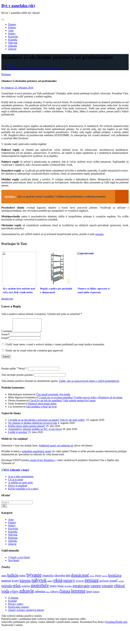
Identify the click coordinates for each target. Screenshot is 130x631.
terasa (61, 585)
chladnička (48, 575)
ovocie (80, 580)
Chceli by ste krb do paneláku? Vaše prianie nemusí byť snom (62, 400)
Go (4, 506)
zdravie (26, 590)
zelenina (40, 591)
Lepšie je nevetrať (17, 432)
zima (48, 592)
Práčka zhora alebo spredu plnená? (26, 426)
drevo (92, 576)
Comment (6, 331)
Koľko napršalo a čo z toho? (23, 488)
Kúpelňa (12, 39)
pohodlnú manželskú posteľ (37, 451)
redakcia (7, 87)
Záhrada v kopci (19, 469)
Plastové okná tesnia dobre (42, 403)
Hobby (12, 33)
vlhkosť (119, 586)
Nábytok (12, 42)
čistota (64, 591)
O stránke (13, 597)
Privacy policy (16, 603)
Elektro (12, 27)
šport (89, 591)
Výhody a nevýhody (19, 557)
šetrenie (78, 590)
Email (5, 337)
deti (68, 575)
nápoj (50, 581)
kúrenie (25, 580)
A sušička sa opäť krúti (20, 482)
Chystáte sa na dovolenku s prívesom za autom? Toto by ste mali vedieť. (46, 419)
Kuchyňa (13, 36)
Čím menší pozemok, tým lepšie (53, 394)
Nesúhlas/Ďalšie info (116, 621)
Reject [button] (101, 621)
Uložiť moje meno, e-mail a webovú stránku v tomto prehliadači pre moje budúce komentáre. (55, 344)
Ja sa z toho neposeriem (20, 476)
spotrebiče (40, 585)
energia (104, 576)
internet (6, 580)
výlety (14, 591)
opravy (69, 580)
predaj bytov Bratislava (42, 460)
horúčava (114, 575)
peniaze (92, 580)
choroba (59, 575)
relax (17, 585)
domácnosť (7, 298)
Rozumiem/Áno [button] (88, 621)
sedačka (25, 586)
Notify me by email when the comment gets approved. (34, 350)
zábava (54, 591)
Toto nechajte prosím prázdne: (17, 374)
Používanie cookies (18, 607)
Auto (11, 30)
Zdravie (12, 48)
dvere (98, 575)
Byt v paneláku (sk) (18, 5)
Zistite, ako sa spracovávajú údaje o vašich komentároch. (89, 380)
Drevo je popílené (17, 485)
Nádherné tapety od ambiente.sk (56, 445)
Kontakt (12, 600)
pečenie (104, 580)
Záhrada (12, 45)
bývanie (34, 574)
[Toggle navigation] (2, 19)
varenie (95, 585)
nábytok (39, 580)
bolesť (22, 575)
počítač (121, 581)
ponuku (99, 234)
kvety (15, 580)
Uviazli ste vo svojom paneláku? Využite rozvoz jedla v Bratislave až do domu (80, 397)
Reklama (6, 74)
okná (57, 580)
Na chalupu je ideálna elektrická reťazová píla (32, 422)
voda (5, 591)
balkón (12, 575)
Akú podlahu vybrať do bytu (41, 406)
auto (4, 575)
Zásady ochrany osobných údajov (26, 610)
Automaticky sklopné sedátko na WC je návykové (35, 429)
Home (11, 65)
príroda (6, 586)
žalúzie (96, 591)
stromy (53, 585)
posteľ (114, 580)
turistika (68, 586)
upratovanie (81, 586)
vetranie (107, 586)
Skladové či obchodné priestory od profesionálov (34, 68)
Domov (12, 24)
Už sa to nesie (15, 479)
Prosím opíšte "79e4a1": (14, 368)
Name (5, 334)
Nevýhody (13, 560)
